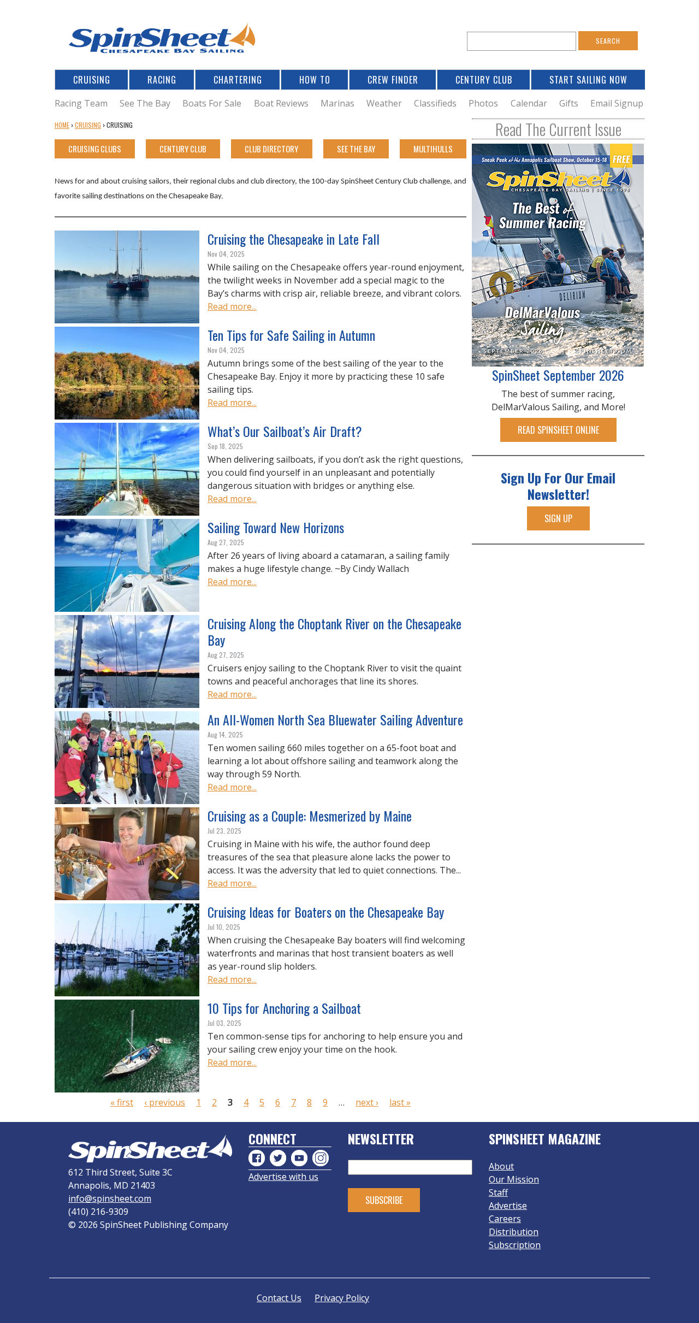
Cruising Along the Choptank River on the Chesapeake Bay (334, 631)
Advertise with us (283, 1177)
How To (314, 79)
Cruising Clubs (94, 149)
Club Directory (271, 149)
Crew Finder (393, 79)
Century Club (483, 79)
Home (62, 124)
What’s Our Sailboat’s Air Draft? (285, 431)
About (501, 1166)
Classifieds (435, 103)
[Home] (164, 41)
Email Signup (616, 103)
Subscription (515, 1245)
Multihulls (433, 149)
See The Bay (145, 103)
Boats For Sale (211, 103)
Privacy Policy (342, 1298)
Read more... (232, 306)
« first (121, 1102)
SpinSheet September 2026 (558, 375)
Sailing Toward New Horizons (276, 527)
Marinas (337, 103)
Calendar (529, 103)
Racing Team (81, 103)
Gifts (568, 103)
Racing (161, 79)
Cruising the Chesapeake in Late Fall (294, 239)
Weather (384, 103)
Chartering (238, 79)
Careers (505, 1219)
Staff (498, 1192)
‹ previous (164, 1102)
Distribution (513, 1232)
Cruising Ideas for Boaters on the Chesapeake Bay (326, 912)
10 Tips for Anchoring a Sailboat (284, 1008)
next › (367, 1102)
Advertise (508, 1206)
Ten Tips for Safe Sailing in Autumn (291, 335)
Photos (483, 103)
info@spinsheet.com (109, 1198)
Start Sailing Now (588, 79)
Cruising (91, 79)
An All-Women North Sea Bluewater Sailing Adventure (335, 719)
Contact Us (279, 1298)
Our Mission (514, 1179)
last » (400, 1102)
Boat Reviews (281, 103)
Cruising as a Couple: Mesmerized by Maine (310, 815)
